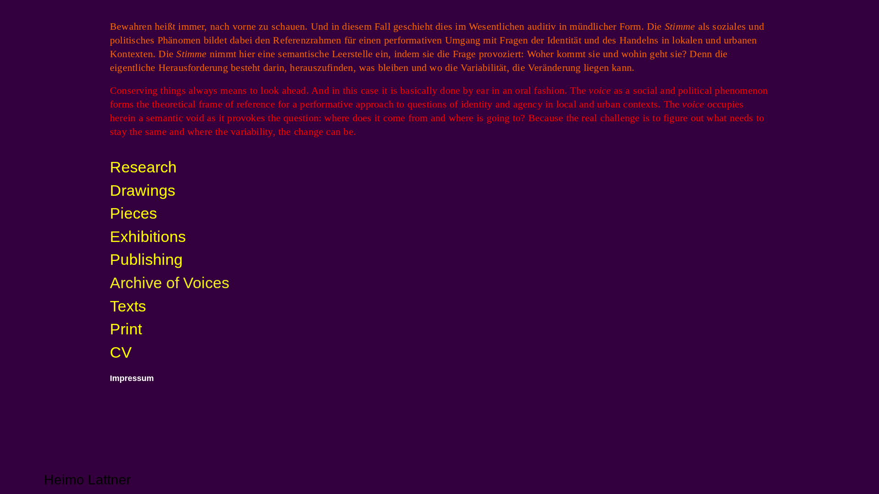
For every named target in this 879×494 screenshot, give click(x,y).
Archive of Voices (169, 282)
